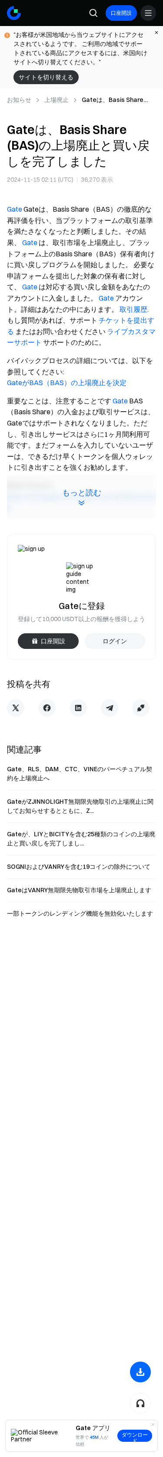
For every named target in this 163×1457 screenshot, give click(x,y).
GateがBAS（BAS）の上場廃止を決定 (66, 382)
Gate (14, 209)
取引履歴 (133, 309)
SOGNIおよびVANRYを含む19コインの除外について (78, 867)
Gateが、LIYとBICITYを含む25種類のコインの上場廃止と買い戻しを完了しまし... (81, 838)
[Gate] (14, 13)
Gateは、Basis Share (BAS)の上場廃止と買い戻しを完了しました (117, 100)
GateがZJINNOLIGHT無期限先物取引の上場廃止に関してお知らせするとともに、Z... (80, 806)
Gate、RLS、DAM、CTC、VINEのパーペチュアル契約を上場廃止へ (79, 773)
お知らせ (19, 100)
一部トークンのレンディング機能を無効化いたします (80, 913)
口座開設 (121, 13)
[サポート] (140, 1403)
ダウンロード (135, 1437)
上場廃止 (56, 100)
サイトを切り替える (46, 77)
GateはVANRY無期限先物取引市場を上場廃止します (79, 890)
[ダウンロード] (140, 1372)
